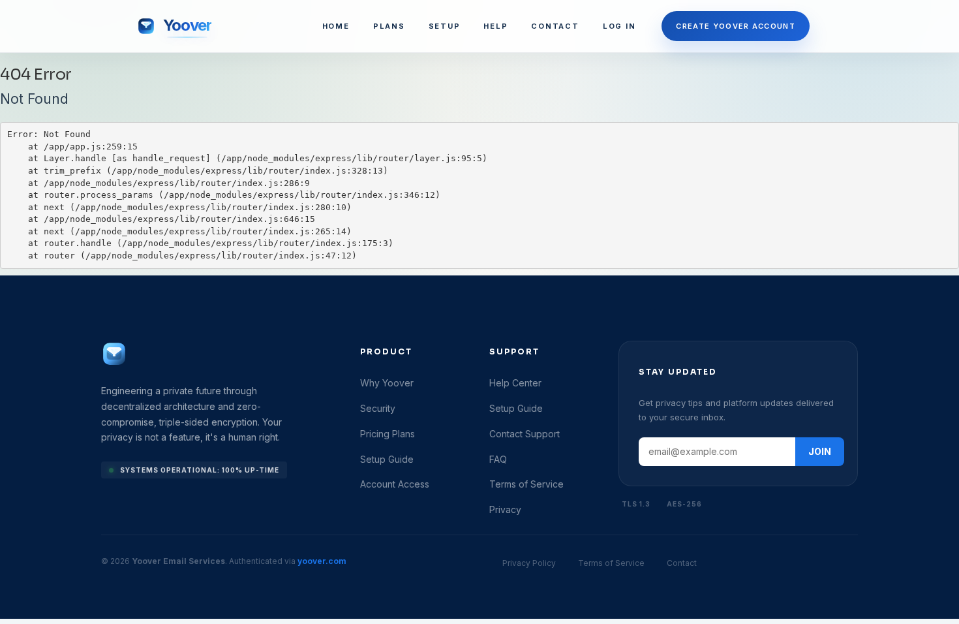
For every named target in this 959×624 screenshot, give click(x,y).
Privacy (505, 509)
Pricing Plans (387, 433)
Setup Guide (387, 459)
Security (377, 408)
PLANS (389, 26)
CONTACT (555, 26)
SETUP (445, 26)
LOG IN (619, 26)
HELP (495, 26)
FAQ (498, 459)
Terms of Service (526, 484)
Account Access (394, 484)
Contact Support (524, 433)
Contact (682, 563)
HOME (336, 26)
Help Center (515, 382)
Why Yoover (387, 382)
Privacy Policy (529, 563)
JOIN (819, 451)
